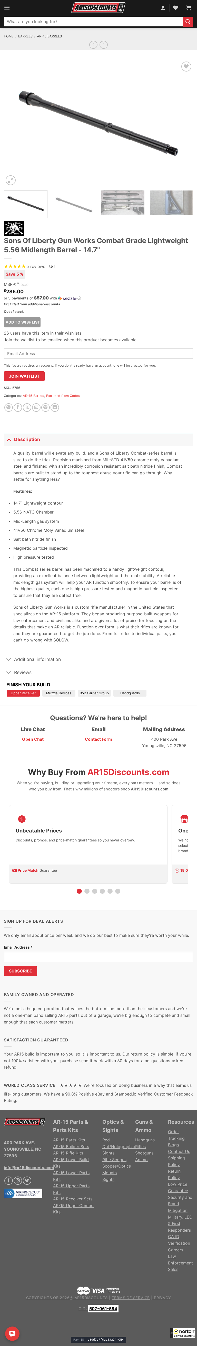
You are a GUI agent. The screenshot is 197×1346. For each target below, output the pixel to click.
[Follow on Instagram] (18, 1181)
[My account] (162, 7)
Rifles (140, 1146)
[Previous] (14, 123)
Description (27, 439)
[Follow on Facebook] (8, 1181)
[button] (183, 1333)
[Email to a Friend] (36, 407)
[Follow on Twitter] (27, 1181)
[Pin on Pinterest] (45, 407)
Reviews (23, 672)
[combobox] (93, 21)
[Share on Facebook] (18, 407)
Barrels (25, 36)
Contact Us (179, 1151)
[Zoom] (11, 180)
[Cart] (188, 7)
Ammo (141, 1159)
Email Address (18, 947)
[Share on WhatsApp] (8, 407)
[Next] (183, 123)
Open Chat (33, 739)
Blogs (173, 1144)
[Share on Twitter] (27, 407)
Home (9, 36)
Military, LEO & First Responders (180, 1223)
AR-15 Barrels (49, 36)
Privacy (162, 1297)
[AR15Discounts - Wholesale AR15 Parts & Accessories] (98, 7)
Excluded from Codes (63, 396)
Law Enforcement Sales (180, 1263)
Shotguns (144, 1153)
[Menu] (7, 7)
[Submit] (188, 22)
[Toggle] (9, 439)
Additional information (37, 659)
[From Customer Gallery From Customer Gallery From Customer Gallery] (98, 123)
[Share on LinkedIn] (55, 407)
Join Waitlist (24, 376)
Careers (175, 1249)
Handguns (145, 1139)
